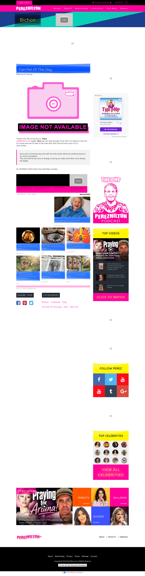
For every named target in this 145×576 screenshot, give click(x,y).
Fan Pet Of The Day (52, 307)
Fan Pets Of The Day (59, 187)
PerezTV (68, 8)
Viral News (112, 8)
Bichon (45, 302)
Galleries (124, 537)
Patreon (57, 8)
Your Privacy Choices (75, 572)
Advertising (59, 556)
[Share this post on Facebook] (18, 303)
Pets (66, 307)
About (50, 556)
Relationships (81, 8)
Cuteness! (55, 302)
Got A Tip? (24, 3)
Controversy (97, 8)
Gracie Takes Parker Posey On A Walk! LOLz (42, 188)
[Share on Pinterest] (25, 303)
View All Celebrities (111, 472)
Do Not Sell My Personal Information (72, 565)
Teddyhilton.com (23, 141)
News (101, 537)
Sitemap (85, 556)
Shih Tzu (74, 307)
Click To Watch (111, 297)
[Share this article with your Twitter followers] (31, 303)
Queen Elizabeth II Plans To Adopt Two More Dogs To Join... (25, 189)
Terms (77, 556)
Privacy (69, 556)
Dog (64, 302)
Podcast (124, 8)
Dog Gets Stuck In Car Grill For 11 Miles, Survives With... (78, 189)
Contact (93, 556)
